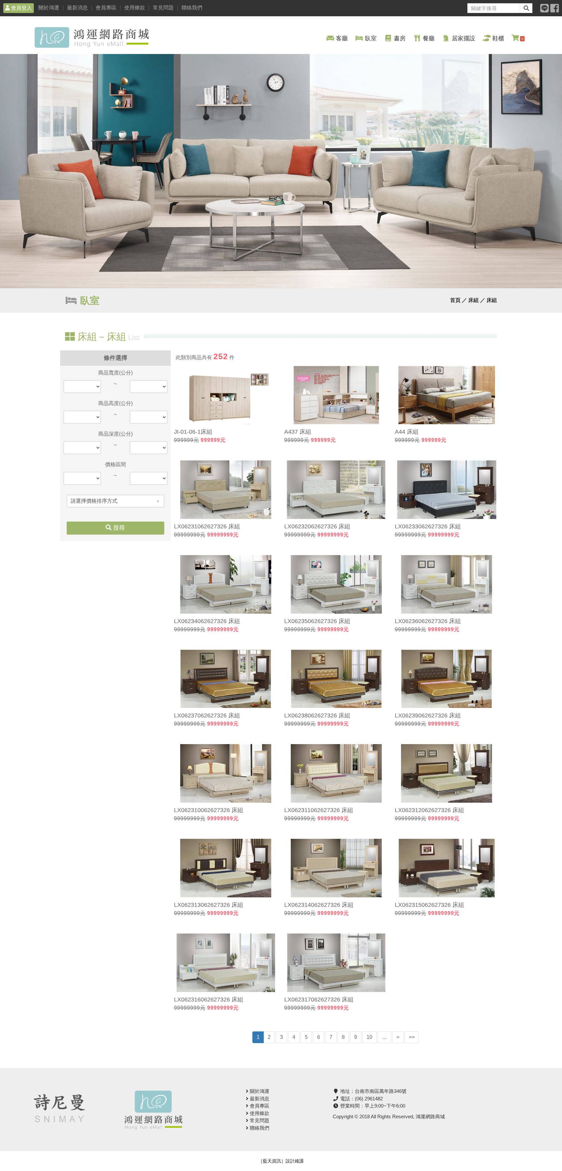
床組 (492, 300)
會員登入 (21, 8)
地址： (373, 1091)
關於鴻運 (48, 7)
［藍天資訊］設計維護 (281, 1161)
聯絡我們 (191, 7)
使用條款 (134, 7)
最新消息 (77, 7)
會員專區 (106, 7)
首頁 (455, 300)
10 (369, 1037)
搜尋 (118, 527)
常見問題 (163, 7)
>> (412, 1037)
